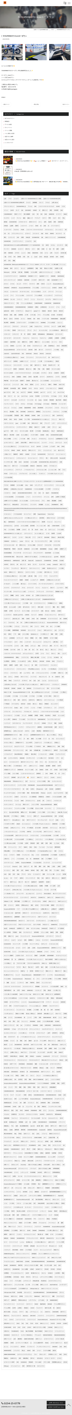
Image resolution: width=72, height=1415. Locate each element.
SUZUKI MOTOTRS (41, 454)
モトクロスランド (28, 932)
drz (18, 396)
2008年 (28, 619)
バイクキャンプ (57, 801)
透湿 (21, 735)
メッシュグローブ (48, 295)
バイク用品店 (60, 700)
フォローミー (7, 619)
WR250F (49, 311)
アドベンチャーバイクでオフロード (12, 789)
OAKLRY (18, 824)
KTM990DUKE (34, 1110)
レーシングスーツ (8, 1161)
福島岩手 (64, 878)
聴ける (5, 319)
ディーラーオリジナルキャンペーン (32, 1176)
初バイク (41, 350)
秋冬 (41, 423)
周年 (18, 870)
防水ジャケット (52, 1041)
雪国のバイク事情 (20, 1014)
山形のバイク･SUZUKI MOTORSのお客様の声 (14, 202)
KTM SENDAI (32, 1021)
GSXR (48, 280)
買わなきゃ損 (19, 557)
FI (64, 233)
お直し (38, 1134)
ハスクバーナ (24, 226)
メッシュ (33, 299)
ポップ (17, 210)
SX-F (30, 681)
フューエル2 (49, 847)
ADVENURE (63, 1002)
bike (23, 353)
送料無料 (13, 777)
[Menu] (69, 3)
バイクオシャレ (7, 365)
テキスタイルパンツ (22, 1060)
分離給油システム (51, 746)
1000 (26, 650)
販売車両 (12, 322)
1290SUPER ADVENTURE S (40, 1157)
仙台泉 (38, 1021)
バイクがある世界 (54, 986)
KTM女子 (61, 1052)
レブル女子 (52, 446)
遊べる (41, 650)
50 (65, 986)
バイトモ (63, 835)
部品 (39, 1106)
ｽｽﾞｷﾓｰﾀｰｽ (24, 681)
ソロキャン (49, 801)
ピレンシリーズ (31, 630)
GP (58, 365)
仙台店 (5, 928)
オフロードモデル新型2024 (10, 998)
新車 (55, 222)
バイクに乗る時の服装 (48, 1021)
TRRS (58, 446)
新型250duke (55, 1045)
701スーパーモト (24, 677)
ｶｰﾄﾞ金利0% (61, 928)
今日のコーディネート (9, 303)
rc (31, 257)
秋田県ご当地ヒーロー (54, 963)
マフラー (25, 284)
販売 (38, 843)
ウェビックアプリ (54, 576)
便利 (36, 665)
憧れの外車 (6, 816)
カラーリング (59, 443)
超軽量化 (40, 727)
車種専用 (46, 638)
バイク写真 (64, 412)
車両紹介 (3, 97)
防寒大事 (40, 1014)
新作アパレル (13, 882)
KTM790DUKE (22, 1064)
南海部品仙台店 (7, 1103)
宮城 (11, 315)
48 (35, 400)
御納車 (48, 369)
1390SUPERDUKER (53, 1122)
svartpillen (38, 1056)
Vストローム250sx (35, 928)
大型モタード (26, 913)
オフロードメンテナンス (9, 785)
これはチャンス (38, 742)
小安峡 (33, 1149)
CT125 (21, 642)
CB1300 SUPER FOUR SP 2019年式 (25, 493)
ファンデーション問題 (20, 808)
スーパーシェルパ (27, 553)
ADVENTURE (51, 214)
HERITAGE (41, 615)
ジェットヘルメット (60, 454)
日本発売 (56, 210)
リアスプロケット (48, 708)
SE (17, 1037)
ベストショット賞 (60, 485)
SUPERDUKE (43, 1103)
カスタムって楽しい (8, 742)
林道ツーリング (62, 1126)
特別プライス (7, 504)
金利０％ (48, 878)
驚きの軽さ (33, 754)
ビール (42, 653)
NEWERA (12, 346)
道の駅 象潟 (40, 1126)
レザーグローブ (49, 936)
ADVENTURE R (7, 1029)
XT (55, 773)
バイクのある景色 (8, 477)
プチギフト (33, 1141)
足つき (50, 373)
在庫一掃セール (48, 572)
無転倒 (64, 400)
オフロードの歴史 (41, 781)
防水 (48, 688)
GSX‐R (20, 462)
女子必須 (61, 816)
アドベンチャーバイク (18, 750)
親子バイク (15, 466)
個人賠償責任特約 (24, 1126)
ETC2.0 (26, 638)
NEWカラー (37, 427)
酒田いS (6, 435)
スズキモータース (23, 222)
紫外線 (5, 222)
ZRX (66, 673)
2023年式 (40, 1172)
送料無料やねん (7, 731)
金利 (45, 222)
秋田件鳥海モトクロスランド (20, 1145)
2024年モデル (46, 913)
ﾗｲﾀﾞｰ (25, 766)
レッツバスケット (46, 415)
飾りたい (35, 704)
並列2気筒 (36, 932)
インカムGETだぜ (22, 661)
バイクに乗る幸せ (49, 839)
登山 (64, 218)
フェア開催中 (49, 859)
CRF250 (43, 284)
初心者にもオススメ (52, 568)
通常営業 (23, 1130)
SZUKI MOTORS (7, 241)
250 (5, 233)
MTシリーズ (23, 564)
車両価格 (37, 986)
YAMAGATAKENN (7, 781)
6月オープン (44, 1087)
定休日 (46, 1126)
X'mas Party (23, 1165)
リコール (19, 1192)
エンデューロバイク (56, 781)
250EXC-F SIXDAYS (38, 1137)
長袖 (22, 384)
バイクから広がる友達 (46, 835)
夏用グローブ (64, 330)
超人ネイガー (61, 450)
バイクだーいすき (34, 835)
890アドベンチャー (45, 1072)
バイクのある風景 (8, 415)
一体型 (24, 1095)
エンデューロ (11, 237)
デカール (27, 541)
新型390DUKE (59, 998)
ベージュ (51, 443)
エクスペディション (8, 863)
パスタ (37, 855)
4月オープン (58, 1014)
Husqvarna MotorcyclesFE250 (10, 1083)
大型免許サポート (20, 742)
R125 (5, 634)
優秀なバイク (24, 812)
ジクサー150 (57, 541)
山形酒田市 (58, 789)
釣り (59, 218)
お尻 (46, 789)
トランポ (33, 454)
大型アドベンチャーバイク (10, 924)
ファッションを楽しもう (35, 1006)
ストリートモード (8, 808)
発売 (40, 1110)
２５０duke (53, 396)
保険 (52, 634)
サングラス (6, 218)
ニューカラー (60, 588)
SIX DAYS (60, 723)
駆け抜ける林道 (35, 793)
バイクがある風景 (24, 466)
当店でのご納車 (9, 137)
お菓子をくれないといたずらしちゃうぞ (13, 518)
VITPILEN (6, 226)
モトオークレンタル (24, 292)
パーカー (46, 952)
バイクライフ (48, 350)
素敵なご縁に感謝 (35, 657)
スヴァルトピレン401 (41, 470)
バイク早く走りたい (8, 1014)
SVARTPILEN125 (11, 522)
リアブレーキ (7, 712)
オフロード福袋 (53, 638)
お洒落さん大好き (8, 1079)
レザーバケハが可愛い (47, 979)
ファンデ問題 (30, 808)
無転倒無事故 (43, 549)
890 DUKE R (23, 630)
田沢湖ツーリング (39, 971)
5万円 (18, 990)
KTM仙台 (32, 1056)
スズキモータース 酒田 (43, 998)
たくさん (47, 504)
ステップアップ (38, 485)
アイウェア (37, 218)
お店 (26, 1122)
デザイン (42, 458)
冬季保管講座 (56, 1168)
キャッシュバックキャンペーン (11, 971)
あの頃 (38, 801)
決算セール (60, 673)
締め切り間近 (61, 537)
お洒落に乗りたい (45, 909)
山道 (52, 1141)
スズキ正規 (38, 431)
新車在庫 (6, 388)
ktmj (62, 350)
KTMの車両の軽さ (19, 754)
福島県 (10, 665)
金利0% (17, 905)
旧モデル (12, 564)
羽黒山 (17, 1076)
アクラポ (6, 485)
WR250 (55, 311)
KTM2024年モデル (8, 917)
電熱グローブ (58, 971)
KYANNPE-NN (20, 770)
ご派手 (48, 1033)
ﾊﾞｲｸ (15, 634)
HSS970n (53, 611)
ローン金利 (52, 886)
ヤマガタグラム (42, 439)
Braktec (16, 708)
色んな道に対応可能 (14, 812)
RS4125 (45, 466)
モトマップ (17, 611)
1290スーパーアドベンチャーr (29, 917)
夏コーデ (21, 882)
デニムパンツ (40, 299)
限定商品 (39, 731)
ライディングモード (8, 804)
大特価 (65, 1014)
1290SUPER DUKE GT (15, 1149)
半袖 (39, 369)
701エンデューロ (43, 677)
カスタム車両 (34, 272)
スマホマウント (19, 311)
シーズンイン (31, 591)
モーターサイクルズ (52, 619)
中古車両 (37, 396)
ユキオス (24, 530)
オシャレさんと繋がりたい (10, 446)
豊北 (49, 1145)
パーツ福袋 (57, 626)
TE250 (58, 346)
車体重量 (30, 715)
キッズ (58, 952)
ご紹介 (48, 427)
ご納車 (62, 249)
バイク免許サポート (47, 750)
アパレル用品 (36, 288)
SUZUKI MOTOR (7, 944)
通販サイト (37, 342)
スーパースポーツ (55, 226)
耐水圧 (5, 1045)
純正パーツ (62, 564)
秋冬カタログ (35, 423)
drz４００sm (24, 396)
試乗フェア (36, 816)
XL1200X (45, 400)
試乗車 (56, 549)
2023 (19, 342)
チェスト (12, 1041)
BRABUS (27, 870)
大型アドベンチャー (42, 917)
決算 (46, 1048)
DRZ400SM (46, 537)
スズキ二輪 (32, 315)
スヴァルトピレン (49, 230)
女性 (22, 870)
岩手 (5, 261)
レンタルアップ (34, 580)
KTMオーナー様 (7, 692)
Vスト (16, 431)
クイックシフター (8, 797)
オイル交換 (26, 1184)
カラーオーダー (59, 334)
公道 (34, 681)
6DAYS (62, 986)
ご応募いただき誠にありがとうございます (30, 599)
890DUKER (13, 249)
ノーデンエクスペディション (10, 832)
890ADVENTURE (56, 303)
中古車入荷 (6, 688)
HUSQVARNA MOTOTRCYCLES (49, 599)
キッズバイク (47, 863)
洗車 (5, 253)
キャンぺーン (25, 1021)
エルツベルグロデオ (58, 793)
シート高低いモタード (53, 921)
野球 (50, 218)
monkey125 (55, 564)
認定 (32, 905)
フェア (55, 859)
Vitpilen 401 (30, 560)
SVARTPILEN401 (61, 276)
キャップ (51, 820)
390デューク (50, 897)
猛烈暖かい (31, 940)
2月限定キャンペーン (61, 1184)
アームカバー (7, 890)
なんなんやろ (7, 739)
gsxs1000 (56, 557)
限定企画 (62, 557)
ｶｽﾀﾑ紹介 (6, 828)
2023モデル (33, 897)
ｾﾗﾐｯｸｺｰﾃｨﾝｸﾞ (11, 1037)
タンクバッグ (7, 384)
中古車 (22, 230)
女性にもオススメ (48, 630)
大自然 (10, 1130)
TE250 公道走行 (47, 894)
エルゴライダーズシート (47, 1029)
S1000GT (35, 210)
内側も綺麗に (7, 851)
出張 (64, 1095)
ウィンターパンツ (21, 1010)
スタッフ (41, 202)
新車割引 (39, 773)
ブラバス (23, 874)
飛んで (24, 967)
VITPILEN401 (6, 288)
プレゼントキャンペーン (50, 615)
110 (37, 650)
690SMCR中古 (54, 924)
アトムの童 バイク (8, 1076)
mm (21, 1025)
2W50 (39, 1145)
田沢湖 (31, 971)
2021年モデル (60, 415)
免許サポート (38, 365)
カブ (61, 642)
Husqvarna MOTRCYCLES (9, 350)
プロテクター (15, 326)
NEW (27, 983)
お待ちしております (18, 731)
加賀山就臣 (62, 319)
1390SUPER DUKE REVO (32, 1130)
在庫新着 (12, 485)
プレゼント (34, 439)
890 (41, 214)
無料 (46, 967)
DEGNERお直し (46, 431)
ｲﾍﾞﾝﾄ (34, 537)
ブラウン (60, 650)
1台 (46, 762)
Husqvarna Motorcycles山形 (60, 1130)
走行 (39, 681)
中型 (18, 303)
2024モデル (32, 998)
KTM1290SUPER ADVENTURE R (10, 921)
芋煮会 (20, 1134)
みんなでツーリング (19, 746)
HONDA (24, 377)
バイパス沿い (7, 330)
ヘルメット (59, 322)
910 (49, 1045)
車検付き (44, 1106)
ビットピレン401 (52, 470)
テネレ (63, 773)
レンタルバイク (9, 143)
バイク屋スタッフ (44, 634)
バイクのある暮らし (48, 361)
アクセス (47, 202)
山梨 (19, 1106)
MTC (27, 750)
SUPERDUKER (43, 619)
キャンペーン (8, 128)
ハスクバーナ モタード (46, 1091)
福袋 (19, 634)
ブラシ (43, 501)
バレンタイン (54, 665)
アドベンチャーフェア (41, 357)
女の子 (23, 1149)
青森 (37, 268)
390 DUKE (55, 560)
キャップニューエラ (42, 820)
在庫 (12, 431)
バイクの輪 (15, 696)
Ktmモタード (22, 921)
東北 (5, 237)
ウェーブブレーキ (31, 719)
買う (37, 1103)
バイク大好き (11, 530)
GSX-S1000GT (28, 210)
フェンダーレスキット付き (54, 1106)
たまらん (38, 940)
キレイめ (20, 1176)
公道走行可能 (52, 1137)
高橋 (5, 847)
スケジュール (18, 1188)
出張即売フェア (20, 928)
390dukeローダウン (59, 897)
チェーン (29, 816)
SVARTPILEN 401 (16, 560)
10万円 (59, 766)
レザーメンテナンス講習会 (35, 1196)
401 (65, 230)
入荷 (45, 346)
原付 (53, 415)
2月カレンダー (31, 1188)
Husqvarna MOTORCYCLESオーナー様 (21, 692)
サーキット (43, 384)
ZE (59, 773)
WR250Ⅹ (61, 311)
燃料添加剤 (57, 847)
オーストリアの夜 (55, 688)
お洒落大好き (21, 959)
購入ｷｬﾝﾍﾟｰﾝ (7, 820)
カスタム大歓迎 (24, 526)
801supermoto (39, 789)
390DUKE (6, 268)
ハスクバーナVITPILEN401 (43, 1083)
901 (60, 619)
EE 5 (64, 1145)
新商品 (30, 427)
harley (40, 400)
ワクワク (19, 967)
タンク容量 (38, 739)
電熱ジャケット (49, 971)
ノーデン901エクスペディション (28, 1037)
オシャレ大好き (46, 342)
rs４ (55, 392)
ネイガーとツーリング (61, 955)
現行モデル (20, 572)
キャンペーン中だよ (34, 944)
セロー (16, 642)
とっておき (56, 843)
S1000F (18, 450)
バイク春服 (39, 696)
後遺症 (52, 905)
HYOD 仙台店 (44, 928)
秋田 (41, 268)
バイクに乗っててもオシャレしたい (12, 603)
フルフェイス (51, 454)
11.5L (53, 739)
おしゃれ (13, 299)
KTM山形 (28, 237)
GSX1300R (64, 377)
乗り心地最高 (32, 812)
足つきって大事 (39, 808)
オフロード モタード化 (32, 1091)
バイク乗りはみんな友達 (9, 843)
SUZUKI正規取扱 (7, 553)
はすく (47, 1079)
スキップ (52, 1068)
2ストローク (60, 245)
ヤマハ (39, 315)
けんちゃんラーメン (53, 1118)
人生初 (33, 948)
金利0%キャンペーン (56, 948)
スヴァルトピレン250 (9, 545)
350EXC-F (16, 797)
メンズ (44, 292)
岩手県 (10, 611)
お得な (29, 661)
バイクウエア (61, 1157)
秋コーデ (27, 882)
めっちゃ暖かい (25, 435)
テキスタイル (63, 1056)
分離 (59, 746)
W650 (53, 661)
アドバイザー (33, 504)
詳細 (18, 874)
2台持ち (32, 789)
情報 (23, 619)
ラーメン (26, 735)
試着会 (41, 1153)
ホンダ (32, 446)
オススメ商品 (25, 634)
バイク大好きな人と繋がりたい (50, 1076)
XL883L (26, 646)
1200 (5, 677)
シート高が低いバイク (9, 894)
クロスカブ (40, 545)
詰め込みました (34, 634)
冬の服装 (29, 1010)
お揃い (57, 820)
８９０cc (23, 404)
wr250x (31, 396)
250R (18, 650)
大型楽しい (57, 742)
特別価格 (41, 504)
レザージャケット (28, 533)
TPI (53, 249)
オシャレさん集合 (24, 501)
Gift (63, 1165)
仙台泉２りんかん (8, 1099)
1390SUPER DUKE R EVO (47, 1099)
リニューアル (29, 1106)
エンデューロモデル (13, 758)
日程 (25, 1188)
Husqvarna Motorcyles (35, 1099)
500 (31, 603)
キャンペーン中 (16, 944)
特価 (5, 1017)
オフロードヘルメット (9, 458)
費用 (40, 866)
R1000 (36, 226)
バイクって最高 (41, 812)
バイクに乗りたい (23, 1033)
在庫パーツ (6, 1165)
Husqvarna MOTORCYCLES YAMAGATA (45, 785)
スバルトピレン (7, 514)
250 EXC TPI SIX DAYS (48, 727)
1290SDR (42, 435)
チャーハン (32, 781)
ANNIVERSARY (36, 859)
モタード (10, 396)
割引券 (5, 607)
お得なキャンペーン (15, 828)
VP (16, 545)
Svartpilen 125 (39, 560)
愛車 (22, 415)
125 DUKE (61, 560)
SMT (44, 746)
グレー (35, 330)
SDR (42, 237)
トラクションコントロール (42, 673)
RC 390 (20, 1157)
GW (20, 1103)
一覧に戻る (36, 104)
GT (39, 210)
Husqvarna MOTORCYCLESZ (57, 940)
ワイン (47, 653)
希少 (39, 1184)
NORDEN (65, 619)
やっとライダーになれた (9, 793)
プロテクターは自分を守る (33, 963)
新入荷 (31, 431)
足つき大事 (37, 828)
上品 (55, 630)
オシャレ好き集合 (44, 381)
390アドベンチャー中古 (36, 1045)
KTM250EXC (6, 1072)
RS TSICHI (17, 319)
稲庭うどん (40, 1149)
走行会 (36, 905)
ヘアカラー (12, 855)
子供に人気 (27, 537)
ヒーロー (21, 537)
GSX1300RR (23, 412)
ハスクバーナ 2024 (23, 998)
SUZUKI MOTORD (44, 855)
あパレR (36, 1041)
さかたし (10, 677)
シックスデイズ (7, 615)
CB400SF (19, 688)
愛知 (49, 1103)
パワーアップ (19, 470)
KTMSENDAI (35, 1025)
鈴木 (57, 257)
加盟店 (21, 580)
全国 (66, 1060)
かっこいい (55, 1002)
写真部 (18, 855)
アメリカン (14, 408)
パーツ (40, 576)
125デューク (44, 944)
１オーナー (6, 400)
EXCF (14, 392)
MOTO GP (23, 704)
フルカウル (16, 230)
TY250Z (5, 474)
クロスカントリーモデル (32, 1114)
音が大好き (51, 758)
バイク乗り (57, 272)
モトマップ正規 (25, 611)
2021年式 (6, 564)
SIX (23, 789)
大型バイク (56, 696)
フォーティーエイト (8, 404)
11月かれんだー (48, 1149)
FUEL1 (30, 847)
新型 (51, 210)
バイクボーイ (7, 493)
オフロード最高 (21, 793)
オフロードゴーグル (21, 350)
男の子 (28, 1149)
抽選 (42, 843)
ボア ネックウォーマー (9, 1180)
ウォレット (27, 665)
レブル (63, 526)
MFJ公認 (46, 257)
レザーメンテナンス (62, 423)
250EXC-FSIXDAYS (55, 526)
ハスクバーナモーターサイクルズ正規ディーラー (28, 522)
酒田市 (16, 226)
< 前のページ (6, 104)
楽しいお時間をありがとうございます (41, 692)
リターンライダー (18, 365)
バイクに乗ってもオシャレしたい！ (35, 959)
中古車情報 (32, 1172)
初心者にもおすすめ (18, 615)
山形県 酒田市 (61, 326)
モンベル (44, 1118)
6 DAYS (41, 1025)
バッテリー (21, 727)
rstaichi (22, 357)
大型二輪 (20, 272)
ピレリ (5, 762)
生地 (25, 940)
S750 (46, 773)
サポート (34, 607)
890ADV (26, 580)
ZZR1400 (27, 615)
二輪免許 (16, 1196)
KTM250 (61, 1060)
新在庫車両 (40, 408)
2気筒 (22, 237)
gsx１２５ (43, 392)
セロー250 (12, 650)
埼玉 (17, 1110)
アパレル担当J (7, 979)
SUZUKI (58, 206)
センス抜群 (23, 423)
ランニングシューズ (25, 936)
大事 (56, 816)
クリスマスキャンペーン (39, 603)
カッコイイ (51, 307)
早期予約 (32, 983)
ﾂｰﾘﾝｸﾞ (16, 878)
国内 (46, 870)
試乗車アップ (63, 549)
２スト (39, 450)
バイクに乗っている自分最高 (10, 994)
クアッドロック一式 (22, 1029)
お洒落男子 (61, 909)
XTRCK (63, 446)
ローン (40, 222)
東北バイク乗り (7, 766)
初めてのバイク (7, 1196)
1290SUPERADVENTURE (9, 657)
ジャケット (19, 299)
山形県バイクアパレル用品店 (10, 501)
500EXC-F (48, 797)
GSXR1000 (20, 280)
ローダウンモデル (36, 901)
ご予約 (35, 1017)
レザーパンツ (7, 326)
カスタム (53, 245)
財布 (21, 665)
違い (60, 762)
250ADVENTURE (47, 303)
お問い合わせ (55, 202)
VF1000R (48, 661)
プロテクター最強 (45, 905)
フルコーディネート (54, 1006)
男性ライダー (26, 804)
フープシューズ (40, 591)
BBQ (15, 1134)
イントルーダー (62, 404)
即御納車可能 (7, 549)
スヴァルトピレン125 (9, 948)
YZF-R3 (42, 626)
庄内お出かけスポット (18, 781)
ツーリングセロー (8, 642)
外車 (15, 700)
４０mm (14, 1029)
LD (32, 595)
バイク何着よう (7, 963)
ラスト (41, 762)
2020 (41, 253)
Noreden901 (62, 458)
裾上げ (53, 431)
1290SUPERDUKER (61, 237)
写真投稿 (17, 415)
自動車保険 (6, 1118)
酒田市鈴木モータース (48, 731)
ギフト (44, 1110)
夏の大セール (35, 381)
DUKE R (23, 990)
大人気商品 (6, 661)
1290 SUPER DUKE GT (42, 1122)
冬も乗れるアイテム (8, 975)
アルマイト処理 (63, 750)
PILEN (55, 1048)
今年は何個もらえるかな (33, 669)
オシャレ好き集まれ (54, 330)
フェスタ (17, 801)
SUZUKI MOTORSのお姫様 (56, 435)
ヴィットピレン (59, 230)
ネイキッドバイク (57, 1145)
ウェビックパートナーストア (10, 580)
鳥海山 (5, 1130)
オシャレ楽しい (33, 474)
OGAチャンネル (7, 1145)
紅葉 (61, 462)
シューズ (6, 295)
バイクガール (56, 489)
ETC (36, 638)
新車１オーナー (32, 450)
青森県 (62, 607)
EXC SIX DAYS (39, 1048)
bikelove (36, 353)
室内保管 (52, 400)
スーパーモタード (8, 715)
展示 (16, 1099)
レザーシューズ (24, 1172)
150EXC (59, 1095)
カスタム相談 (20, 485)
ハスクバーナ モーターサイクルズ (23, 373)
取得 (36, 866)
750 (21, 622)
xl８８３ (42, 388)
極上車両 (36, 377)
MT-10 (29, 564)
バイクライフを (24, 657)
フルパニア (6, 777)
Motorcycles (6, 272)
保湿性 (61, 932)
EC (23, 1106)
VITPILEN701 (64, 684)
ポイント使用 (23, 576)
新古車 (5, 419)
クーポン (16, 1103)
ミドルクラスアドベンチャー (10, 276)
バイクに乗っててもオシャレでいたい (13, 886)
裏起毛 (52, 932)
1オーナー (42, 377)
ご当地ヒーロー (7, 454)
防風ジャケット (61, 1041)
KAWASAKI (10, 253)
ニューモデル (27, 673)
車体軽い (23, 816)
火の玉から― (14, 541)
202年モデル (32, 700)
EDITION (32, 870)
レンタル (26, 365)
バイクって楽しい (51, 812)
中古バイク (57, 832)
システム (14, 739)
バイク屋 (40, 361)
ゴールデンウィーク (59, 1099)
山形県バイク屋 (58, 268)
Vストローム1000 (24, 431)
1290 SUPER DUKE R (8, 1172)
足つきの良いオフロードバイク (11, 1068)
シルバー (64, 653)
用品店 (57, 361)
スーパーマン (48, 808)
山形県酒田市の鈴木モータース (37, 735)
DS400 (34, 408)
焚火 (59, 653)
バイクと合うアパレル (24, 446)
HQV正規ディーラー (44, 276)
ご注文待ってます (20, 955)
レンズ (13, 218)
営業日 (29, 1087)
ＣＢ (35, 493)
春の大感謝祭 (27, 214)
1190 (43, 878)
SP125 (10, 419)
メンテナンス (22, 400)
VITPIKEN (44, 723)
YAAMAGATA (39, 952)
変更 (34, 1087)
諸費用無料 (17, 917)
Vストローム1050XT (8, 373)
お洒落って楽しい (14, 1052)
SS (48, 226)
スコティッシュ (13, 474)
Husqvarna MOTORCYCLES (24, 288)
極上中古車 (58, 400)
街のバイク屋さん (56, 1165)
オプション (33, 646)
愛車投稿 (27, 415)
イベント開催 (7, 773)
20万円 (37, 967)
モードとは (18, 804)
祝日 (39, 1087)
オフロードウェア (41, 1033)
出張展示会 (14, 1114)
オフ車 (26, 315)
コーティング (20, 638)
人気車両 (50, 338)
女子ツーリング (7, 361)
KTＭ (37, 762)
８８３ (30, 388)
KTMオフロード (55, 913)
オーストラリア (35, 611)
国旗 (55, 723)
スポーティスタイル (8, 423)
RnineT (36, 530)
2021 (35, 241)
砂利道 (46, 1141)
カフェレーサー (20, 894)
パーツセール (60, 1161)
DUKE (46, 214)
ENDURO (52, 233)
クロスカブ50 (48, 545)
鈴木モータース (32, 222)
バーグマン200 (45, 319)
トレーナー (44, 443)
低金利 (49, 222)
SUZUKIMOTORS (35, 237)
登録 (25, 1087)
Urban (41, 530)
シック (10, 1045)
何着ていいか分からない (60, 959)
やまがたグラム (38, 326)
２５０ (60, 396)
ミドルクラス (28, 241)
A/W (29, 423)
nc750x (22, 595)
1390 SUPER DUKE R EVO (39, 1095)
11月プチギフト (7, 1153)
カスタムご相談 (31, 545)
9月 (43, 801)
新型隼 (29, 334)
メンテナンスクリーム (9, 427)
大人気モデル (62, 855)
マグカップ (58, 936)
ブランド (6, 1052)
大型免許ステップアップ (9, 770)
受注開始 (12, 412)
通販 (54, 607)
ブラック (29, 330)
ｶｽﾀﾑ (9, 261)
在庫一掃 (24, 560)
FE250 (46, 233)
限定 (38, 870)
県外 (61, 504)
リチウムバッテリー (30, 727)
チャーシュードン (12, 847)
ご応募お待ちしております (16, 489)
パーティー (48, 1002)
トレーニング (7, 866)
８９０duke (30, 404)
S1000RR (33, 415)
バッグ (63, 307)
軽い (47, 458)
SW (14, 990)
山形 (5, 199)
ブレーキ (6, 1095)
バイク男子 (48, 489)
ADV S (5, 1021)
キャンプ (54, 326)
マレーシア (33, 615)
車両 (56, 634)
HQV (42, 233)
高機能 (12, 595)
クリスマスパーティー (28, 986)
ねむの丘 (33, 1126)
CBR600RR (53, 276)
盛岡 (25, 1103)
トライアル (6, 450)
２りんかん (6, 1114)
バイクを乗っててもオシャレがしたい (41, 824)
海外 (19, 700)
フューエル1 (42, 847)
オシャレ (23, 319)
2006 (45, 226)
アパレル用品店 (38, 295)
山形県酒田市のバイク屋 (61, 439)
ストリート (48, 607)
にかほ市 (59, 533)
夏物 (35, 369)
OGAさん (18, 1137)
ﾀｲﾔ (51, 770)
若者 (36, 350)
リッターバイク (7, 230)
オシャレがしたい (26, 824)
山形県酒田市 (30, 268)
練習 (58, 249)
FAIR (42, 859)
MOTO (12, 311)
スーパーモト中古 (37, 832)
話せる (10, 319)
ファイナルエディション (39, 688)
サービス (28, 202)
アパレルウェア (7, 1141)
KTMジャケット (52, 901)
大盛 (66, 793)
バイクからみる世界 (19, 839)
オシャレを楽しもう (39, 533)
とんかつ (13, 940)
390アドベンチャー (48, 832)
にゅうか (44, 681)
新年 (10, 1006)
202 (47, 626)
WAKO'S (25, 847)
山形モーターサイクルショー (46, 272)
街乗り (49, 384)
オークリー (58, 214)
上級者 (43, 568)
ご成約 (30, 326)
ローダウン (44, 373)
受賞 (16, 462)
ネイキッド (36, 712)
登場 (66, 588)
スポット (32, 1076)
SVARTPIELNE (6, 959)
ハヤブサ (57, 377)
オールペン (11, 905)
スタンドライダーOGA (9, 1137)
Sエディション (52, 530)
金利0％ (22, 878)
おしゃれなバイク (30, 894)
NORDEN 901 (26, 549)
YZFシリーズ (63, 646)
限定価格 (54, 501)
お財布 (16, 665)
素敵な (17, 657)
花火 (33, 1134)
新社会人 (42, 1068)
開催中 (30, 1041)
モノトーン (54, 342)
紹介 (21, 708)
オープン (10, 1017)
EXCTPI (47, 245)
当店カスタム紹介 (9, 140)
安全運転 (6, 1041)
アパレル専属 (57, 979)
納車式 (21, 454)
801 (15, 1079)
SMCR (38, 319)
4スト (45, 1137)
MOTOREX (25, 1192)
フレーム (19, 218)
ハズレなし (17, 626)
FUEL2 (35, 847)
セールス (18, 948)
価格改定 (37, 1192)
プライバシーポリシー (9, 206)
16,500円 (58, 1072)
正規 (66, 245)
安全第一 (48, 882)
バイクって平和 (35, 804)
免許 (31, 365)
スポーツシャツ (21, 330)
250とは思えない (16, 820)
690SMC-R (14, 719)
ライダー (56, 572)
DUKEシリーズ (7, 1176)
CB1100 (29, 377)
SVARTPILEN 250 (7, 560)
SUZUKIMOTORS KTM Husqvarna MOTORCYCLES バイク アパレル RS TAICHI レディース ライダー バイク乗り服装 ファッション (35, 264)
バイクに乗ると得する (61, 839)
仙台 (23, 820)
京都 (33, 1180)
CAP (24, 346)
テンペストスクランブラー (41, 541)
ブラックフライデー (38, 553)
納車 (38, 284)
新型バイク (45, 210)
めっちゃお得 (12, 607)
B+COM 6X (56, 657)
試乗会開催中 (53, 1087)
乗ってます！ (63, 828)
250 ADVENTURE (47, 560)
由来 (5, 758)
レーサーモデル (45, 396)
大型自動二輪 (37, 750)
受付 (14, 1021)
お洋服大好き (43, 307)
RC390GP (57, 1021)
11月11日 (60, 1153)
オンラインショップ (53, 681)
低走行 (47, 493)
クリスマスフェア (15, 588)
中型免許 (15, 932)
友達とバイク (7, 466)
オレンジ (23, 268)
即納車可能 (54, 404)
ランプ (12, 1095)
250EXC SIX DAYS (7, 750)
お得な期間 (42, 955)
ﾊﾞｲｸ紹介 (39, 708)
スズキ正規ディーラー (33, 322)
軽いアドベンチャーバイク (59, 894)
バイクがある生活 (20, 497)
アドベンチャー (30, 357)
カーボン (12, 284)
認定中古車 (17, 913)
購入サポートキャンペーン (10, 1157)
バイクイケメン (14, 673)
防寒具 (18, 1180)
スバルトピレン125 (53, 944)
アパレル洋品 (46, 315)
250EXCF (59, 611)
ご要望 (58, 866)
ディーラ (56, 646)
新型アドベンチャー (45, 684)
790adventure (28, 979)
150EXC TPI (57, 677)
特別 (42, 870)
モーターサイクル (8, 801)
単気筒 (41, 715)
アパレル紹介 (8, 125)
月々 (53, 1072)
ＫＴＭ (47, 533)
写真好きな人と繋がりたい (28, 1048)
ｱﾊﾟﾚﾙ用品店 (30, 828)
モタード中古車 (36, 924)
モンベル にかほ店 (35, 1118)
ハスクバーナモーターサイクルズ (46, 206)
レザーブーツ (39, 1161)
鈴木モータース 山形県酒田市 (53, 994)
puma (17, 936)
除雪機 (18, 530)
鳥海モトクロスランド (54, 1134)
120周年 (17, 863)
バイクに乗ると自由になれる (30, 886)
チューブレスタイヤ (27, 723)
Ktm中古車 (26, 1045)
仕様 (42, 611)
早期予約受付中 (7, 990)
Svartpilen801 (42, 1130)
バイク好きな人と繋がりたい (10, 576)
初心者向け (48, 715)
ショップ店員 (62, 1048)
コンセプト (16, 199)
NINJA (29, 253)
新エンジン (53, 650)
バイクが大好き (20, 859)
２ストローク (36, 233)
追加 (38, 249)
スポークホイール (16, 723)
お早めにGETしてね (16, 890)
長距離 (41, 886)
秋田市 (5, 665)
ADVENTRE (29, 688)
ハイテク (6, 595)
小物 (43, 369)
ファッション (59, 292)
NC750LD (28, 595)
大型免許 (42, 766)
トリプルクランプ (8, 754)
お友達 (43, 427)
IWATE (22, 801)
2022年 (12, 210)
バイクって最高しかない (18, 851)
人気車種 (51, 754)
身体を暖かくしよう (48, 1014)
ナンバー (11, 1087)
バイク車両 (25, 944)
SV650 (48, 501)
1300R (46, 770)
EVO (14, 257)
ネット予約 (27, 419)
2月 (12, 1188)
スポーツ (44, 218)
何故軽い (27, 754)
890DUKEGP (21, 369)
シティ (62, 820)
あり (51, 626)
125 (8, 233)
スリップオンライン (17, 712)
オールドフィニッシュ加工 (20, 591)
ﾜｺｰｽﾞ (20, 847)
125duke (50, 549)
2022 (33, 214)
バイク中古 (22, 832)
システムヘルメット (21, 458)
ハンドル (33, 708)
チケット (54, 427)
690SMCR (30, 392)
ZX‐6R (33, 619)
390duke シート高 (8, 901)
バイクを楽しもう (48, 742)
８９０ (17, 404)
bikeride (42, 353)
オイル (31, 1192)
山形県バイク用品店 (60, 497)
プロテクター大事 (21, 963)
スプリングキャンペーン (17, 233)
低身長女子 (34, 882)
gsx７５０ (6, 431)
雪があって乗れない (30, 1014)
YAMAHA (44, 311)
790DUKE (29, 319)
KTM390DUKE (30, 1064)
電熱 (21, 1041)
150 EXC (55, 770)
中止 (12, 1126)
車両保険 (21, 1122)
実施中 (36, 955)
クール (57, 307)
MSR (31, 750)
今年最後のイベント (52, 603)
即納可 (14, 549)
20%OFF (24, 1161)
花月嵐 (64, 874)
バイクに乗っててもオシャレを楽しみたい (28, 684)
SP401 (13, 377)
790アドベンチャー (31, 820)
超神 (56, 727)
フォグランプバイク (60, 754)
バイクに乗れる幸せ (30, 851)
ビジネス (17, 646)
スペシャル (46, 497)
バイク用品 (56, 350)
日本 (31, 626)
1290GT (14, 493)
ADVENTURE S (30, 990)
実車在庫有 (64, 346)
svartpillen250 (46, 1056)
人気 (22, 646)
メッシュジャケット (55, 381)
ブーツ (12, 295)
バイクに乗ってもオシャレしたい (55, 474)
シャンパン (24, 1002)
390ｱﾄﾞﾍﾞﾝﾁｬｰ (13, 1064)
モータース (32, 284)
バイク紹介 (17, 715)
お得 (51, 253)
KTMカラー (39, 777)
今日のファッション (57, 299)
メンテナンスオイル (34, 501)
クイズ (5, 1006)
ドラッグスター (48, 408)
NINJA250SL (39, 466)
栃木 (12, 1110)
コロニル (6, 292)
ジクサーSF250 (60, 518)
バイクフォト (56, 412)
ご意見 (53, 866)
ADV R (65, 1017)
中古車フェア (53, 928)
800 (17, 1025)
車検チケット (40, 1188)
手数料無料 (59, 1068)
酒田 (19, 388)
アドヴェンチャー (61, 808)
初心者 (44, 365)
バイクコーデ (29, 295)
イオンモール (24, 797)
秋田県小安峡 (58, 1141)
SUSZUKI (51, 789)
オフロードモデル (60, 584)
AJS (32, 541)
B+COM (53, 315)
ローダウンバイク (31, 758)
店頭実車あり (51, 346)
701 (17, 622)
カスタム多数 (34, 462)
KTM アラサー (24, 1052)
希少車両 (6, 322)
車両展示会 (41, 797)
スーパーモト (34, 677)
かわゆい (53, 777)
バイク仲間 (55, 835)
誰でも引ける (26, 607)
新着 (28, 439)
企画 (44, 866)
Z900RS (20, 419)
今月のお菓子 (47, 1165)
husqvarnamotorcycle (17, 979)
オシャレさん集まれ (36, 292)
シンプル (6, 346)
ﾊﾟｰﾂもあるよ (37, 746)
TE (49, 677)
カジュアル (48, 299)
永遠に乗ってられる (62, 812)
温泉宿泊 (50, 1130)
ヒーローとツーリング (9, 967)
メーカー (31, 226)
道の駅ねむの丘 (13, 1122)
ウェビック (49, 522)
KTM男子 (6, 1056)
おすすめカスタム (8, 526)
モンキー (35, 564)
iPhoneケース (29, 311)
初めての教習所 (49, 959)
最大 (42, 967)
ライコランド (31, 1103)
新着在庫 (61, 388)
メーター (26, 708)
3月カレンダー (23, 1196)
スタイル (61, 851)
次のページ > (66, 104)
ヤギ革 (55, 1176)
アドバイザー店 (17, 553)
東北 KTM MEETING (8, 1134)
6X (61, 657)
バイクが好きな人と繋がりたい (11, 357)
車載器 (31, 638)
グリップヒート (60, 905)
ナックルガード (36, 874)
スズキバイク (7, 334)
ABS (33, 673)
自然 (17, 1126)
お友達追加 (12, 638)
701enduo (43, 793)
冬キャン (53, 653)
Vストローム (7, 377)
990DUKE (27, 1110)
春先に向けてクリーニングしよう (49, 1060)
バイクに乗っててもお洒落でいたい (30, 909)
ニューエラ (18, 346)
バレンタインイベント (9, 669)
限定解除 (26, 272)
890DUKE (21, 1056)
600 (37, 619)
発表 (10, 874)
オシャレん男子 (51, 1157)
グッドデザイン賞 (8, 462)
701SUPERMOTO (55, 504)
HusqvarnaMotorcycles (58, 284)
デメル (23, 588)
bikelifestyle (29, 353)
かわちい (59, 777)
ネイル (5, 855)
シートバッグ (15, 384)
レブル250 (45, 446)
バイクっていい (39, 839)
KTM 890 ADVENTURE (34, 1072)
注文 (18, 1021)
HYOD (28, 928)
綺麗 (34, 514)
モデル (29, 874)
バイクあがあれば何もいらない (45, 851)
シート (13, 859)
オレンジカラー (54, 704)
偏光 (24, 218)
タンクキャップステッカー (10, 1033)
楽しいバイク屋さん (51, 735)
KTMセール (44, 963)
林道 (28, 793)
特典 (40, 1017)
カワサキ (17, 253)
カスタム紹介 (36, 373)
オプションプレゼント (28, 653)
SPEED (5, 681)
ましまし (6, 878)
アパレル (30, 206)
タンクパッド (59, 1029)
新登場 (19, 257)
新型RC (31, 384)
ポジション (40, 1141)
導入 (51, 870)
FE (52, 677)
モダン (60, 342)
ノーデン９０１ (57, 1091)
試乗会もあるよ (25, 905)
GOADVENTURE (23, 276)
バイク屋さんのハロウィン (31, 518)
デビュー (39, 1076)
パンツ (60, 1017)
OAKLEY (65, 214)
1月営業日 (33, 1184)
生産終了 (22, 381)
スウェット (54, 419)
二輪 (5, 257)
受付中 (38, 983)
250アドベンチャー (59, 785)
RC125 (26, 384)
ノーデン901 (22, 439)
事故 (58, 1083)
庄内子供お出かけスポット (10, 727)
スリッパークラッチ (30, 878)
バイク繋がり (63, 692)
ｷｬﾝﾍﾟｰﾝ (6, 882)
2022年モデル (50, 377)
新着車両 (42, 580)
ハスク (62, 712)
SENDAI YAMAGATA (47, 1017)
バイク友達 (20, 843)
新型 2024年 (30, 1161)
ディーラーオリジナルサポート (46, 584)
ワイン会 (46, 890)
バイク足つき (27, 1025)
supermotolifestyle (15, 353)
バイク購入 (61, 568)
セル (55, 450)
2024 (5, 874)
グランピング (24, 326)
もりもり (20, 940)
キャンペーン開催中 (8, 955)
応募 (46, 843)
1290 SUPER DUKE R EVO (51, 1095)
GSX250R (30, 350)
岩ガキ (61, 1118)
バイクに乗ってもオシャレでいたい (58, 967)
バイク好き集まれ (52, 669)
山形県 (11, 226)
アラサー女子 (32, 1052)
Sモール (6, 412)
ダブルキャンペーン (30, 801)
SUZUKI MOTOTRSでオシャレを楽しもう (13, 533)
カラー (33, 249)
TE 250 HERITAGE (18, 1017)
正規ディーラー (18, 214)
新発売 (15, 369)
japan (17, 423)
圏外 (27, 1056)
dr (14, 396)
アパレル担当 (60, 530)
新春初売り (38, 1180)
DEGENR (28, 381)
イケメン (6, 673)
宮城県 (5, 611)
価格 (36, 1064)
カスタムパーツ (47, 642)
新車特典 (35, 1068)
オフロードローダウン (55, 1064)
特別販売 (47, 1188)
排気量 (36, 715)
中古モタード (46, 924)
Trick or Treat (51, 514)
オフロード (27, 233)
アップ (44, 739)
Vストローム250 (14, 381)
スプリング (45, 646)
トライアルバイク (23, 474)
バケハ (38, 979)
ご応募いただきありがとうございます (44, 595)
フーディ (53, 952)
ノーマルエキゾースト (29, 470)
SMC (28, 739)
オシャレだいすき (43, 330)
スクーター (61, 630)
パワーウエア (33, 1168)
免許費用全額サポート (9, 1199)
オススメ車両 (35, 549)
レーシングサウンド (8, 470)
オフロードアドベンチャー (44, 1037)
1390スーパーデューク (9, 1025)
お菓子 (17, 443)
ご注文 (33, 731)
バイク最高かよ (29, 839)
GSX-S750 (39, 446)
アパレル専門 (43, 1041)
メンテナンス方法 (22, 785)
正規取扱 (19, 377)
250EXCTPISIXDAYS (38, 303)
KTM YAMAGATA (31, 785)
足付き (62, 870)
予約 (17, 412)
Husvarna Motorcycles (60, 975)
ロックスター (45, 940)
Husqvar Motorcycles (26, 975)
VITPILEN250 (14, 288)
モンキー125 (42, 564)
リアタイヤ (61, 708)
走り (62, 758)
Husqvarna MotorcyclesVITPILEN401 (27, 1083)
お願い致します (16, 619)
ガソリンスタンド (60, 739)
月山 (33, 855)
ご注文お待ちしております (10, 684)
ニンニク (58, 874)
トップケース (20, 983)
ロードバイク (53, 917)
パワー (57, 758)
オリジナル (51, 1110)
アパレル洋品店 (51, 322)
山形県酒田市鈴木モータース (10, 735)
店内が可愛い (24, 443)
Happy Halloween (42, 514)
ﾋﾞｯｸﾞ (18, 909)
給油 (63, 746)
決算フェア (6, 1188)
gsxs (60, 427)
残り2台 (47, 611)
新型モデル (6, 1110)
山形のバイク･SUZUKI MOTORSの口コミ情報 (31, 199)
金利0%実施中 (50, 955)
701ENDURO (6, 541)
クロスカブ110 (56, 545)
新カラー (53, 588)
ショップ (49, 284)
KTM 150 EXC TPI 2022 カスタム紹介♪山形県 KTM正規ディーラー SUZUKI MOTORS (22, 245)
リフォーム (44, 1134)
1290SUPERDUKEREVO (8, 307)
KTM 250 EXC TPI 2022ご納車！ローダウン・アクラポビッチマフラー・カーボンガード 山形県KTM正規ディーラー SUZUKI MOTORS (33, 481)
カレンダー (16, 1141)
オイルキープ (44, 1192)
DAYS (27, 789)
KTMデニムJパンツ (62, 901)
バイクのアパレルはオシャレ (20, 1006)
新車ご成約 (40, 607)
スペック (24, 715)
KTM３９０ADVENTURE (38, 1079)
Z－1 (5, 622)
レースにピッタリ (43, 754)
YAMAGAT (65, 979)
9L (49, 739)
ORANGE (41, 770)
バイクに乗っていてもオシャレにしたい (33, 890)
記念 (21, 866)
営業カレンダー (24, 1141)
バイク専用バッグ (26, 901)
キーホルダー (7, 584)
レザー (53, 423)
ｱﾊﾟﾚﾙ (23, 828)
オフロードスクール (27, 1137)
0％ (11, 878)
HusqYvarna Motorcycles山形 (23, 1199)
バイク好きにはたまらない (46, 557)
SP (43, 493)
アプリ (45, 576)
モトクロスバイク (53, 762)
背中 (52, 1010)
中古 (5, 530)
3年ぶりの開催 (7, 439)
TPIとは (60, 735)
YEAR (5, 1037)
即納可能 (6, 381)
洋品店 (54, 715)
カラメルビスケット (24, 1118)
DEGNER (60, 288)
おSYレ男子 (49, 1052)
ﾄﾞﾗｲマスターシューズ (49, 1161)
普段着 (14, 330)
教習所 (53, 766)
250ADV (20, 408)
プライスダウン (24, 504)
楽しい (47, 650)
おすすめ (17, 526)
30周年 (14, 1176)
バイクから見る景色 (8, 497)
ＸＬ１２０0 (30, 400)
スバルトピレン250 (8, 913)
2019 (18, 237)
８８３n (36, 388)
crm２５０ (23, 392)
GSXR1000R (26, 280)
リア (55, 708)
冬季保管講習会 (56, 1172)
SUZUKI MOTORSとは (21, 206)
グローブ (26, 299)
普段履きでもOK (59, 591)
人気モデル (6, 859)
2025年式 (42, 1114)
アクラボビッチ (53, 466)
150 (43, 245)
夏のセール (28, 369)
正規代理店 (12, 342)
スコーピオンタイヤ (14, 762)
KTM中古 (29, 832)
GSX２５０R (61, 384)
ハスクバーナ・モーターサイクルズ (34, 230)
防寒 (5, 936)
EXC (50, 249)
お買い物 (30, 576)
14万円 (63, 1083)
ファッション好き (20, 295)
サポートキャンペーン (34, 568)
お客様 (34, 1122)
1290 (61, 210)
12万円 (37, 653)
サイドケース (45, 986)
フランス (50, 723)
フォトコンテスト (47, 412)
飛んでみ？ (30, 967)
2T (24, 739)
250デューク (63, 1045)
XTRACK (13, 450)
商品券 (49, 990)
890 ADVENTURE (18, 1045)
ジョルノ (40, 630)
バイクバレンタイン (21, 669)
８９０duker (46, 404)
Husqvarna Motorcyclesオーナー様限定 (13, 1184)
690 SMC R (22, 1072)
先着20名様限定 (55, 1188)
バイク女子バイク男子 (9, 824)
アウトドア (47, 423)
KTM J (47, 435)
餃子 (27, 781)
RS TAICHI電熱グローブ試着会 (31, 1153)
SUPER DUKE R (48, 1025)
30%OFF (44, 901)
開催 (30, 1079)
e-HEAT (17, 435)
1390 (10, 1021)
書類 (20, 1087)
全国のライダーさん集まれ (31, 557)
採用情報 (35, 202)
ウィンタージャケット (9, 1010)
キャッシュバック (37, 642)
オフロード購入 (47, 696)
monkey (49, 564)
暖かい (65, 971)
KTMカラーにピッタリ (34, 443)
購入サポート (24, 568)
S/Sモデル (24, 700)
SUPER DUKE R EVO (57, 1025)
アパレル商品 (29, 746)
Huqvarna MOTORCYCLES (46, 804)
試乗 (65, 797)
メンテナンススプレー (22, 427)
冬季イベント (47, 1172)
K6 (40, 226)
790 (37, 214)
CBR (63, 677)
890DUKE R (6, 1149)
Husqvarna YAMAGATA (26, 863)
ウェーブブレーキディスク (54, 719)
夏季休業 (17, 1130)
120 (27, 859)
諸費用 (50, 1048)
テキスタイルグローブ (34, 1060)
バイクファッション (45, 288)
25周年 (26, 843)
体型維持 (45, 1006)
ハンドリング (7, 723)
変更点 (52, 998)
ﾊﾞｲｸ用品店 (6, 704)
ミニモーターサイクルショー (27, 773)
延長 (26, 1079)
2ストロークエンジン (36, 913)
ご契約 (61, 634)
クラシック (6, 408)
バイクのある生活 (18, 514)
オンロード (20, 249)
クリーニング (55, 1056)
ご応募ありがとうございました (11, 599)
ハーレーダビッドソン (51, 388)
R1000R (61, 257)
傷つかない (23, 584)
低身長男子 (41, 882)
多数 (51, 541)
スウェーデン (25, 626)
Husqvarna (14, 866)
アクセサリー (60, 661)
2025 (5, 1087)
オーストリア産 (25, 1180)
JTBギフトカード (55, 357)
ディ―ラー (37, 723)
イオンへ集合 (15, 773)
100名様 (6, 1002)
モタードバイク (30, 921)
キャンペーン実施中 (28, 1157)
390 (28, 257)
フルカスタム (11, 622)
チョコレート (45, 588)
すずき (9, 257)
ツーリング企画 (23, 696)
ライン (5, 638)
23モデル (27, 731)
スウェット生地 (44, 932)
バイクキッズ (38, 990)
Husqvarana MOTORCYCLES (38, 936)
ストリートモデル (32, 584)
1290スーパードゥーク (50, 237)
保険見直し (6, 1126)
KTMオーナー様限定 (59, 1180)
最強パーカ (11, 936)
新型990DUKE (58, 1114)
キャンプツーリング (57, 1037)
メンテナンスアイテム (9, 1192)
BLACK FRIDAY (48, 553)
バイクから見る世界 (57, 797)
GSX (22, 210)
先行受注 (20, 1079)
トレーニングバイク (56, 863)
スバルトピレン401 (43, 1064)
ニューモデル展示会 (23, 1099)
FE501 (21, 1110)
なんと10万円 (29, 742)
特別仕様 (32, 843)
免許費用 (48, 766)
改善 (13, 870)
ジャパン (37, 626)
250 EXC (14, 1106)
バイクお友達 (7, 696)
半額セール (17, 1161)
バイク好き (39, 572)
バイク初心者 (17, 1048)
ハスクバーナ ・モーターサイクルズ (12, 653)
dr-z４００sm (61, 392)
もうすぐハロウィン (8, 443)
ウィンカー (18, 1095)
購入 (58, 607)
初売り (9, 634)
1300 (39, 493)
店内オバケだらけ (51, 518)
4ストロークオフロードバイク (11, 897)
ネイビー (33, 777)
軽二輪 (65, 396)
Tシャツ (14, 952)
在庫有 (31, 342)
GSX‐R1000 (26, 462)
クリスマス (6, 588)
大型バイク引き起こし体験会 (35, 1165)
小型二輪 (14, 272)
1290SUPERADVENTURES (20, 307)
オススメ (6, 284)
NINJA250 (32, 466)
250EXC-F (6, 342)
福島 (15, 315)
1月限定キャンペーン (48, 1180)
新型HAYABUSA (41, 334)
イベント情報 (8, 131)
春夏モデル (39, 700)
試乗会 (36, 307)
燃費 (8, 983)
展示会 (30, 1095)
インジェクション (47, 450)
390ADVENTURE (28, 489)
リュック (18, 975)
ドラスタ (57, 408)
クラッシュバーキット (35, 1029)
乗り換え (35, 661)
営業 (63, 843)
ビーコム (50, 657)
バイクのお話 (55, 692)
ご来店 (19, 607)
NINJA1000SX (35, 253)
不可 (16, 1087)
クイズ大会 (31, 696)
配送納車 (24, 388)
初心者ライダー (52, 365)
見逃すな (23, 971)
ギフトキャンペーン (23, 1168)
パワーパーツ (62, 1122)
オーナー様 (53, 890)
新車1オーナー (12, 572)
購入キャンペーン (47, 1176)
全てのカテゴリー (9, 118)
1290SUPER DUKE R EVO (9, 1091)
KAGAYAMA (43, 322)
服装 (56, 1052)
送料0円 (56, 750)
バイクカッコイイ (63, 669)
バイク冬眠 (25, 603)
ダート (5, 812)
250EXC (60, 501)
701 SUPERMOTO (32, 1145)
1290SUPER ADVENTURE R (61, 1110)
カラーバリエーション (49, 700)
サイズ (65, 443)
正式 (14, 874)
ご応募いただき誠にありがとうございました (34, 622)
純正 (49, 526)
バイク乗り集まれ (18, 766)
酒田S (32, 739)
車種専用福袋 (15, 630)
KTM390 (6, 1064)
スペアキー (6, 568)
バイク (9, 199)
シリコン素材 (15, 584)
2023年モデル (31, 412)
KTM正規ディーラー (32, 276)
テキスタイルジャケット (9, 1060)
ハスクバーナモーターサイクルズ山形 (49, 712)
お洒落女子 (54, 909)
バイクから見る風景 (38, 489)
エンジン (13, 983)
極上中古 (24, 450)
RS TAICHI (54, 288)
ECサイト (61, 727)
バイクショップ (7, 369)
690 (34, 319)
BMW (39, 415)
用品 (35, 576)
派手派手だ (55, 1033)
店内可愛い (42, 518)
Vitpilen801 (60, 1196)
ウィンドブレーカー (46, 983)
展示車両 (32, 526)
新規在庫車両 (27, 408)
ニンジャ (23, 253)
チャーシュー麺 (50, 874)
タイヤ (24, 948)
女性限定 (16, 361)
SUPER (43, 249)
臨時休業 (48, 1153)
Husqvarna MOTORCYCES (9, 909)
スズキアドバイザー (21, 322)
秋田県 (53, 533)
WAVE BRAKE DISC (41, 719)
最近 (51, 843)
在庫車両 (21, 315)
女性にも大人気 (54, 458)
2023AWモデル (41, 897)
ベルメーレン (14, 1118)
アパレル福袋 (7, 630)
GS (45, 530)
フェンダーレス (15, 568)
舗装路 (55, 804)
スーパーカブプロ (8, 646)
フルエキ (56, 253)
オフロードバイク (8, 708)
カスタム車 (14, 400)
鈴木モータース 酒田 (38, 994)
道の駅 (5, 1122)
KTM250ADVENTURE (20, 1091)
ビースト (16, 1172)
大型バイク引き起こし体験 (44, 1168)
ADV (21, 673)
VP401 (31, 485)
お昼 (59, 886)
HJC (65, 288)
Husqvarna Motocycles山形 (10, 1168)
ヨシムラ (19, 284)
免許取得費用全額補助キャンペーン (58, 1192)
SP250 (15, 419)
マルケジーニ (26, 338)
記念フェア (26, 866)
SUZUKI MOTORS (12, 222)
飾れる (40, 704)
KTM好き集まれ (13, 1056)
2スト (20, 739)
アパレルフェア (63, 924)
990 (45, 1045)
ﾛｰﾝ (27, 1076)
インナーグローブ (24, 897)
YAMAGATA (22, 758)
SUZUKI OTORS (7, 952)
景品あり (53, 537)
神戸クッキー (54, 1126)
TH (30, 859)
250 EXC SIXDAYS (55, 1103)
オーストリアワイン (14, 1002)
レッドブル (50, 975)
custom (21, 541)
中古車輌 (6, 650)
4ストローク (59, 233)
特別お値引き (15, 504)
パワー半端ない (15, 816)
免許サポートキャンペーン (27, 762)
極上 (5, 522)
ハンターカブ (28, 642)
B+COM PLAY (59, 315)
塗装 (5, 905)
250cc (26, 485)
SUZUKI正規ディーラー (57, 280)
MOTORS (52, 257)
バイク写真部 (54, 855)
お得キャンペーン (33, 766)
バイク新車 (53, 673)
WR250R (6, 315)
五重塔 (22, 1076)
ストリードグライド (37, 497)
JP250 (40, 257)
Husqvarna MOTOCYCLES (52, 622)
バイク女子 (33, 280)
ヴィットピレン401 (41, 526)
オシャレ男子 (7, 719)
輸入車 (54, 1017)
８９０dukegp (38, 404)
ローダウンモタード (41, 921)
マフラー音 (31, 1033)
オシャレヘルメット (32, 458)
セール (46, 253)
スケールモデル (15, 704)
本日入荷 (20, 549)
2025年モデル (49, 1114)
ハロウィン (6, 940)
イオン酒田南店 (32, 797)
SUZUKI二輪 (63, 253)
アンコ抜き (56, 870)
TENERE (51, 773)
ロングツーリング (8, 746)
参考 (52, 497)
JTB (49, 357)
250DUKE (27, 454)
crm (18, 392)
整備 (14, 261)
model (35, 257)
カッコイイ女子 (41, 1052)
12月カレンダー (15, 1165)
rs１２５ (49, 392)
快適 (64, 948)
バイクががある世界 (8, 835)
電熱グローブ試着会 (59, 1149)
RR (29, 650)
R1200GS (16, 677)
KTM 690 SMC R (14, 1072)
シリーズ (29, 1017)
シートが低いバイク (41, 758)
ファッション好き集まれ (26, 303)
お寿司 (64, 866)
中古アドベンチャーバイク (25, 924)
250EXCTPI (56, 373)
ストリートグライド (49, 485)
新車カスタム (23, 545)
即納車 (55, 384)
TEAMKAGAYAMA (54, 319)
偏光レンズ (30, 218)
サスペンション (53, 828)
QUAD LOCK (6, 311)
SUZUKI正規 (13, 388)
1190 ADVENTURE (54, 493)
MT (17, 564)
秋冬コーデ (61, 419)
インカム (43, 657)
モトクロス (21, 1114)
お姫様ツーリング (24, 361)
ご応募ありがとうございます (53, 580)
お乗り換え (55, 642)
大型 (24, 257)
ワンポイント (42, 474)
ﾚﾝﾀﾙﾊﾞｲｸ (40, 537)
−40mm (44, 1145)
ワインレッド (64, 408)
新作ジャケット (55, 878)
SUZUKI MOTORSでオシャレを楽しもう (40, 419)
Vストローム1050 (56, 369)
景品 (38, 878)
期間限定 (38, 412)
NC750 (17, 595)
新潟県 (43, 522)
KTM (35, 206)
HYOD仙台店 (12, 928)
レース (37, 384)
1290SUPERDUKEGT (8, 214)
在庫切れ (13, 661)
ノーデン (15, 439)
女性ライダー (42, 280)
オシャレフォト (27, 514)
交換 (29, 948)
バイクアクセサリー (44, 665)
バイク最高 (62, 824)
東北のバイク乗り (48, 268)
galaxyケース (37, 311)
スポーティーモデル (30, 572)
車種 (40, 638)
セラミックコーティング (9, 280)
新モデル (28, 249)
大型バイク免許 (63, 770)
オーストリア (30, 588)
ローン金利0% (7, 932)
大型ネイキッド (7, 700)
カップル (44, 669)
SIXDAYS (62, 373)
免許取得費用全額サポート (50, 1196)
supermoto (6, 353)
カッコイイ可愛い (8, 626)
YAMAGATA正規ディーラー (39, 975)
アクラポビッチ (27, 712)
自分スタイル (63, 622)
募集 (49, 866)
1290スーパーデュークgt (25, 994)
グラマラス (46, 326)
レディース (50, 292)
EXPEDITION (54, 824)
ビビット (46, 777)
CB (24, 688)
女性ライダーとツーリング (22, 835)
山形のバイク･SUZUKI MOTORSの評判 (51, 199)
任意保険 (53, 1083)
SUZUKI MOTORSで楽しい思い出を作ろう (48, 462)
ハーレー (28, 497)
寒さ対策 (12, 435)
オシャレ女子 (61, 715)
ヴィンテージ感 (7, 591)
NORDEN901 (30, 307)
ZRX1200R (42, 661)
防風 (57, 932)
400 (5, 396)
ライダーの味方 (34, 435)
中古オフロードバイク (26, 1068)
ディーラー (6, 249)
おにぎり (49, 793)
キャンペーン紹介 (29, 770)
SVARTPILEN (60, 222)
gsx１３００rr (7, 392)
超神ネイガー (7, 537)
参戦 (51, 646)
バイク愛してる (56, 990)
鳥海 (20, 932)
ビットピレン (7, 870)
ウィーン (38, 588)
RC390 (28, 346)
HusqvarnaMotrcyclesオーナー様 (36, 1002)
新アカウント (61, 615)
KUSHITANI (57, 1010)
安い (33, 650)
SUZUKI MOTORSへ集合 (9, 557)
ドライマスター (49, 591)
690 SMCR (36, 392)
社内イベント (27, 1134)
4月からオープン (8, 1048)
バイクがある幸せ (37, 863)
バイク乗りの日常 (9, 134)
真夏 (44, 874)
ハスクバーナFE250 (55, 1079)
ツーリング (33, 361)
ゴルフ (54, 218)
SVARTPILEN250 (60, 431)
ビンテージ (39, 894)
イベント (6, 210)
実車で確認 (17, 901)
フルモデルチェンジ (37, 346)
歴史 (49, 781)
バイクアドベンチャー (18, 241)
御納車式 (16, 454)
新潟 (11, 268)
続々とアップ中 (21, 777)
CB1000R (13, 688)
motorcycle (48, 353)
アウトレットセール (17, 1153)
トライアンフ (17, 681)
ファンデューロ (25, 855)
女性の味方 (45, 828)
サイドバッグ (29, 955)
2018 (25, 1041)
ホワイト (17, 268)
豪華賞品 (6, 489)
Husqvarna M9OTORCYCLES (43, 948)
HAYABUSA (6, 299)
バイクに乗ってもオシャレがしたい (26, 952)
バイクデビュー (55, 684)
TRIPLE (10, 681)
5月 (36, 770)
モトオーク (51, 439)
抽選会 (60, 603)
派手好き (62, 1033)
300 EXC (29, 704)
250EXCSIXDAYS (7, 1106)
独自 (39, 646)
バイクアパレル (58, 295)
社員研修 (54, 1153)
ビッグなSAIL (56, 553)
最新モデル (24, 342)
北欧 (55, 851)
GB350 (5, 572)
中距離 (46, 886)
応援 (47, 1068)
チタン (64, 470)
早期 (45, 990)
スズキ (63, 206)
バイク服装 (36, 1010)
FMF (59, 470)
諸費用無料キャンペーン (48, 1184)
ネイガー (14, 537)
